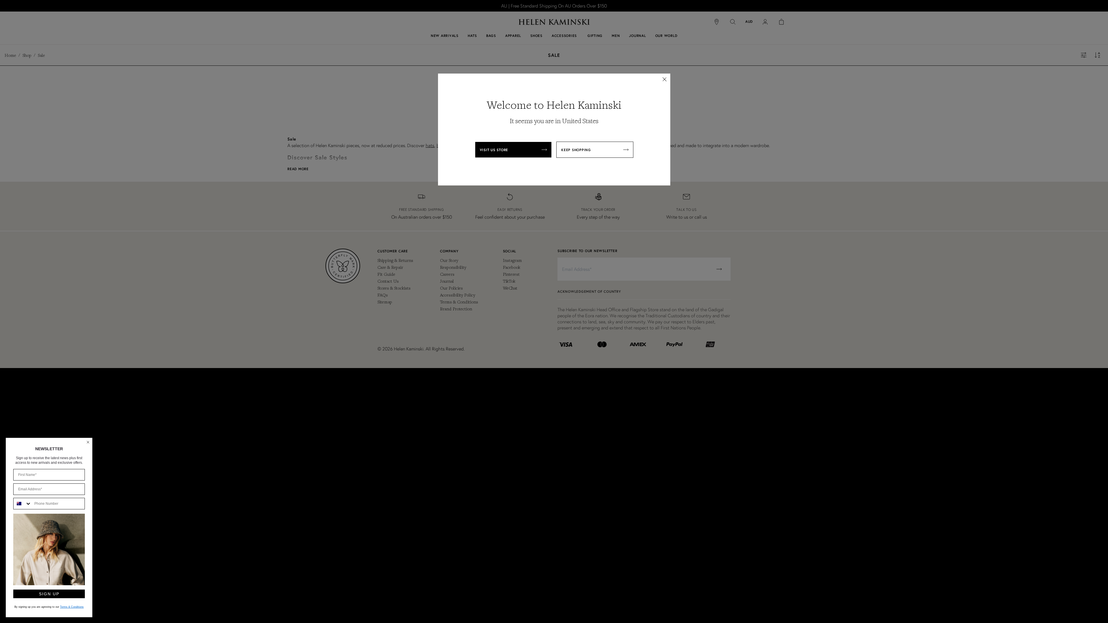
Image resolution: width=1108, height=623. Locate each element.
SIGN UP (49, 594)
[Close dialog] (88, 442)
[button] (664, 79)
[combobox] (22, 503)
